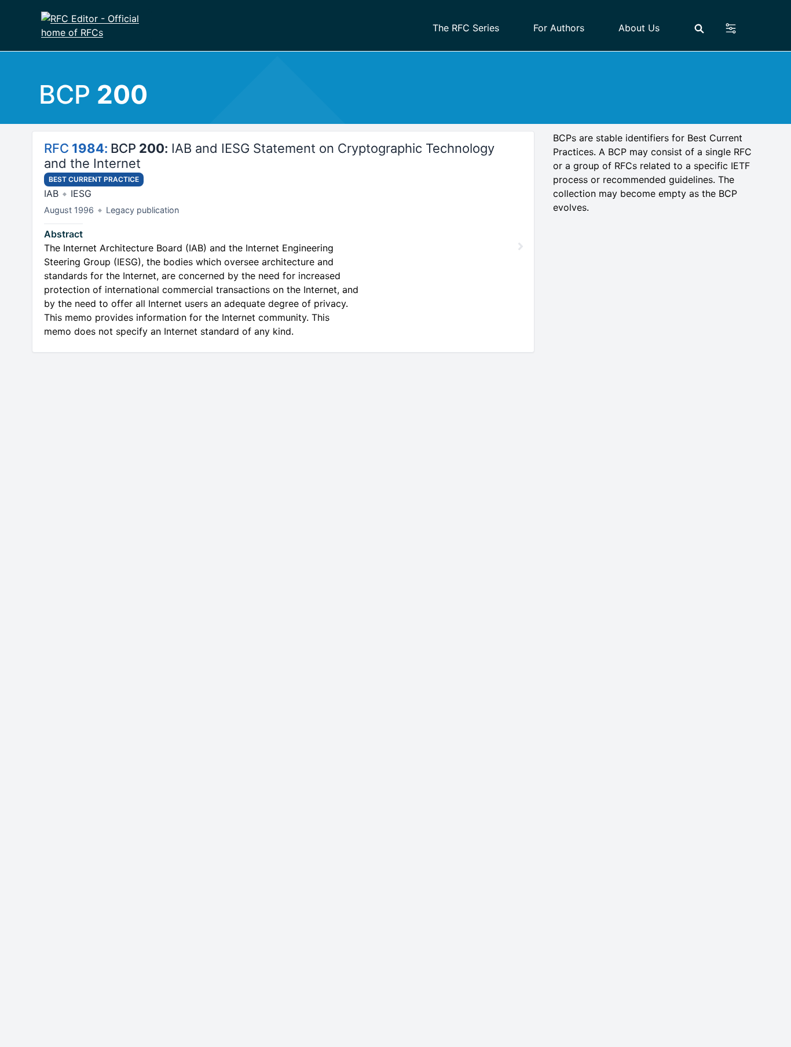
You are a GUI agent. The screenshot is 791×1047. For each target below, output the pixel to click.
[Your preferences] (737, 28)
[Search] (699, 29)
